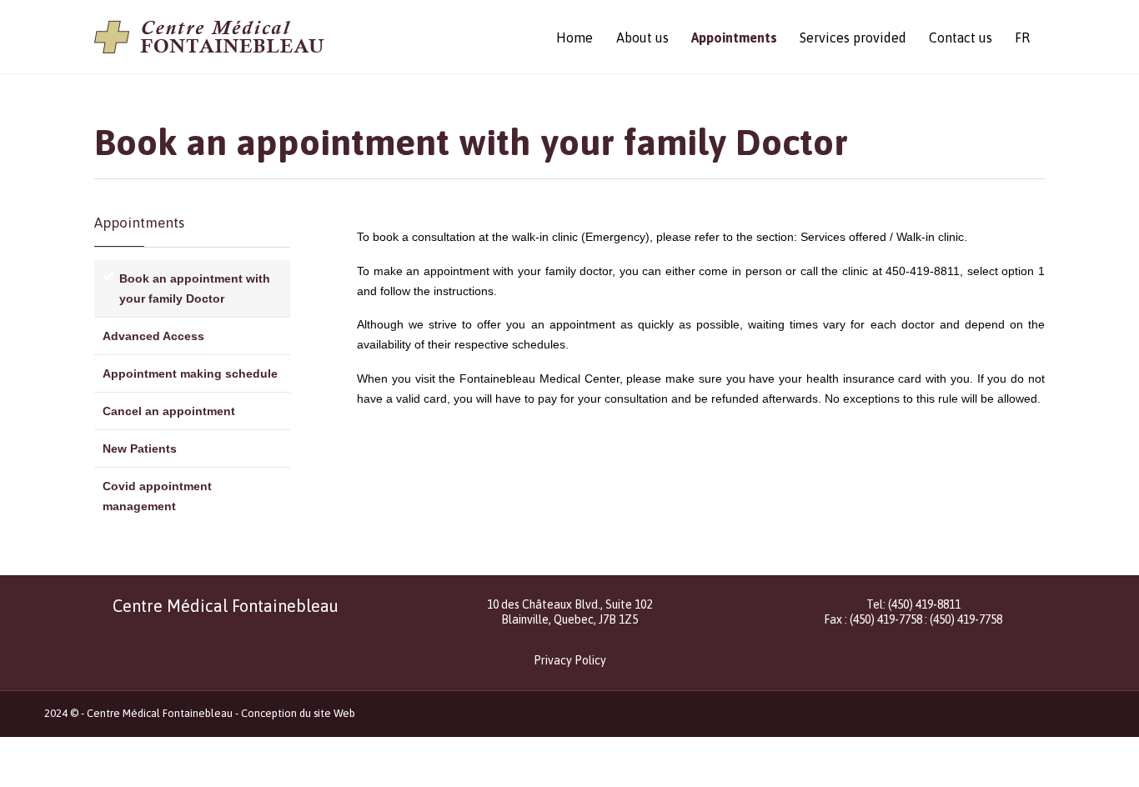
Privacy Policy (570, 660)
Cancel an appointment (169, 411)
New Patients (140, 448)
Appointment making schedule (190, 373)
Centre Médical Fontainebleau (160, 713)
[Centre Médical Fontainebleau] (209, 36)
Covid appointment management (157, 496)
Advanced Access (153, 336)
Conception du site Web (298, 713)
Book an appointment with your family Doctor (194, 288)
